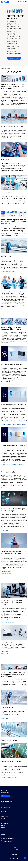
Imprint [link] (14, 848)
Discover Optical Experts (7, 622)
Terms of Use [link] (14, 852)
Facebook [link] (3, 828)
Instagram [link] (3, 830)
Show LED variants (6, 574)
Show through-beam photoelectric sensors (12, 464)
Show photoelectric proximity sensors (11, 384)
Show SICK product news (7, 271)
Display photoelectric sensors (9, 777)
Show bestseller (5, 309)
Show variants (4, 530)
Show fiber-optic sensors (8, 775)
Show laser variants (6, 571)
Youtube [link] (3, 834)
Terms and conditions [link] (14, 850)
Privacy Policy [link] (13, 854)
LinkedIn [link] (3, 825)
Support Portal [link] (4, 816)
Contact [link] (3, 814)
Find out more (4, 654)
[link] (5, 2)
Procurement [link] (4, 818)
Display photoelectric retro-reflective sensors (13, 424)
